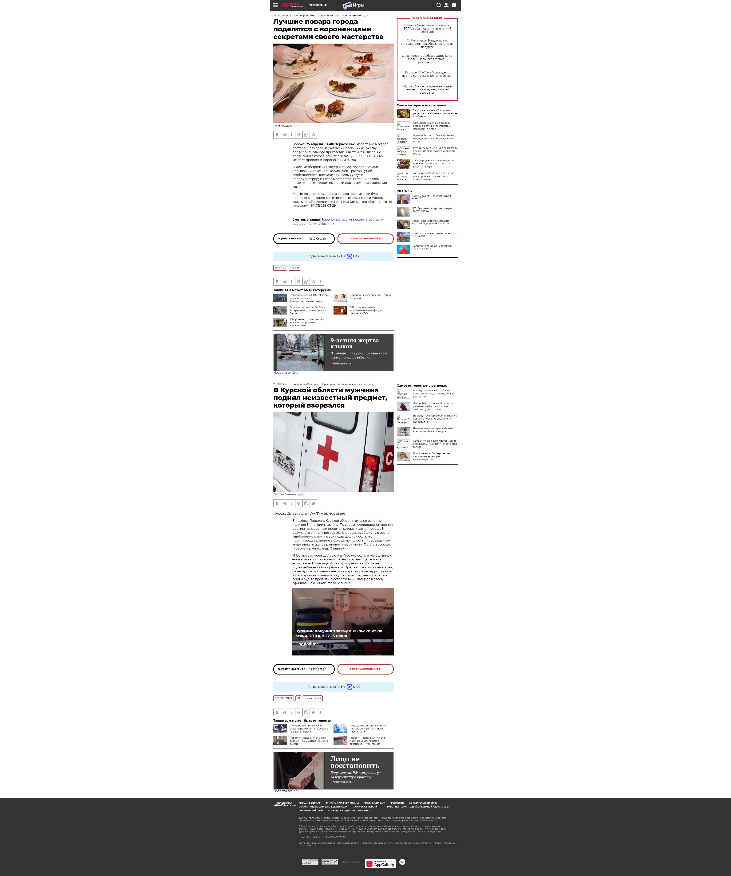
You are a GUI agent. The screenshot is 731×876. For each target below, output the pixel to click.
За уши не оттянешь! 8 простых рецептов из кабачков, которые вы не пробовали (435, 113)
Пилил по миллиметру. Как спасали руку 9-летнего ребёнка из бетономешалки (309, 728)
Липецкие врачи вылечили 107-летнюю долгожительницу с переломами (368, 728)
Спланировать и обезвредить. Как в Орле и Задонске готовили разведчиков (427, 59)
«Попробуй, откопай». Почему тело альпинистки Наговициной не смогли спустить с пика (434, 406)
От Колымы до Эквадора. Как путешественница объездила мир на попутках (427, 44)
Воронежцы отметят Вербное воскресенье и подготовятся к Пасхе (308, 310)
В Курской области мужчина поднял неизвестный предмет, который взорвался (427, 89)
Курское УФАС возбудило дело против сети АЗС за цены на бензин (427, 74)
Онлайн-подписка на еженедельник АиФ (323, 807)
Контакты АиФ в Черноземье (342, 803)
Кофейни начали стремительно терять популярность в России (430, 222)
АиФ (296, 125)
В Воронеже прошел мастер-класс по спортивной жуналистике (307, 322)
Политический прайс (311, 810)
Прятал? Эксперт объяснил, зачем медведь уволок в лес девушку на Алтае (433, 138)
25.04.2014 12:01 (282, 15)
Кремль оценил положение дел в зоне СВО (432, 197)
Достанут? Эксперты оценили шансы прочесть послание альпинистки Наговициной (435, 418)
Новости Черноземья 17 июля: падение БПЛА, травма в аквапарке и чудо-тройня (367, 740)
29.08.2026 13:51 (282, 384)
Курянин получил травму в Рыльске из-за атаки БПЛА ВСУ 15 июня (338, 633)
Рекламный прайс (309, 803)
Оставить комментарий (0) (365, 238)
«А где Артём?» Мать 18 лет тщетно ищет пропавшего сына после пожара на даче (433, 176)
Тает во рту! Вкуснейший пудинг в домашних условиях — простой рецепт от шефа (433, 163)
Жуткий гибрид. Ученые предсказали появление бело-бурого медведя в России (435, 151)
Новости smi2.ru (286, 372)
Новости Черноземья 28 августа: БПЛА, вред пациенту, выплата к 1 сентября (427, 28)
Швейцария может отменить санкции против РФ (434, 234)
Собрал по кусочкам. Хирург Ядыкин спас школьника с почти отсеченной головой (435, 443)
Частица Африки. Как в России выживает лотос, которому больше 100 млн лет (434, 393)
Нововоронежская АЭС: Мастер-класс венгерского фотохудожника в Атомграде (309, 298)
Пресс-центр (397, 803)
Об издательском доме (423, 803)
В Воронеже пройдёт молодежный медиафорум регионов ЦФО (365, 310)
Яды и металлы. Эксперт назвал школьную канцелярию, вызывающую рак (432, 456)
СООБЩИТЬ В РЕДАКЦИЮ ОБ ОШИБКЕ (349, 810)
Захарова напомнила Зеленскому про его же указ (432, 247)
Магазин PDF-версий (365, 807)
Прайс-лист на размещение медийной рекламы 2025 (417, 807)
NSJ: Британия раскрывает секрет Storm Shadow (432, 209)
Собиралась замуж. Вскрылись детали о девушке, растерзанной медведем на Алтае (432, 125)
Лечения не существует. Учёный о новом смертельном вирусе (433, 430)
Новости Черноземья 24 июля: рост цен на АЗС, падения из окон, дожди (310, 740)
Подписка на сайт (374, 803)
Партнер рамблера (351, 862)
